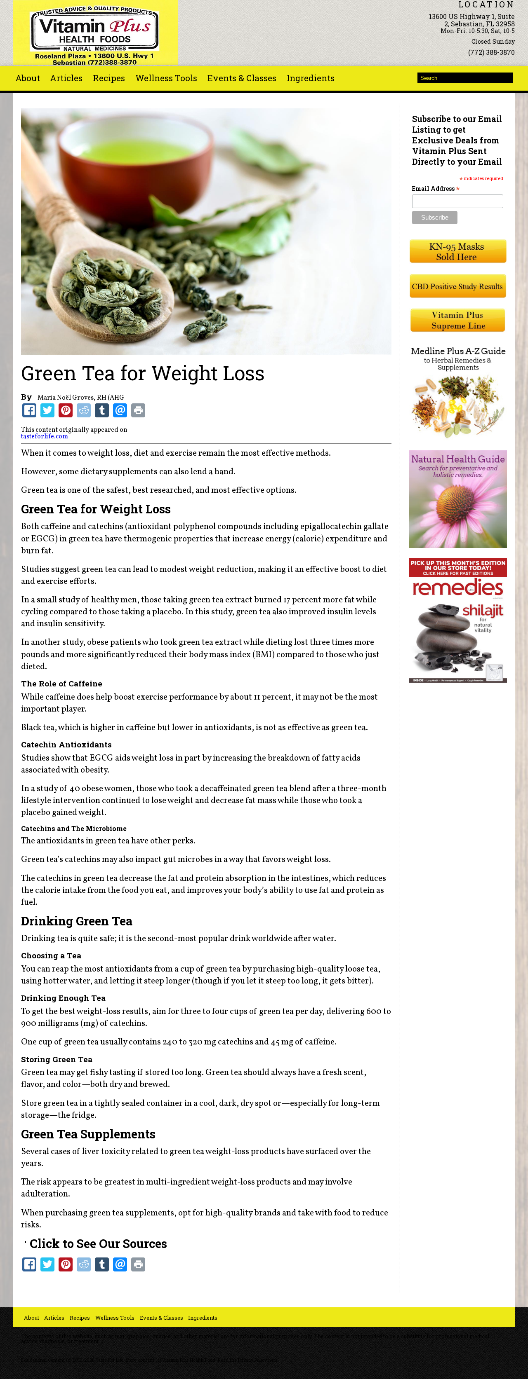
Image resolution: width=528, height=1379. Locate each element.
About (27, 78)
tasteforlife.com (44, 436)
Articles (66, 78)
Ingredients (311, 78)
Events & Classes (241, 78)
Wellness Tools (166, 78)
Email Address (436, 188)
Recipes (109, 78)
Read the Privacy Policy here (248, 1360)
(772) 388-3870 (491, 52)
